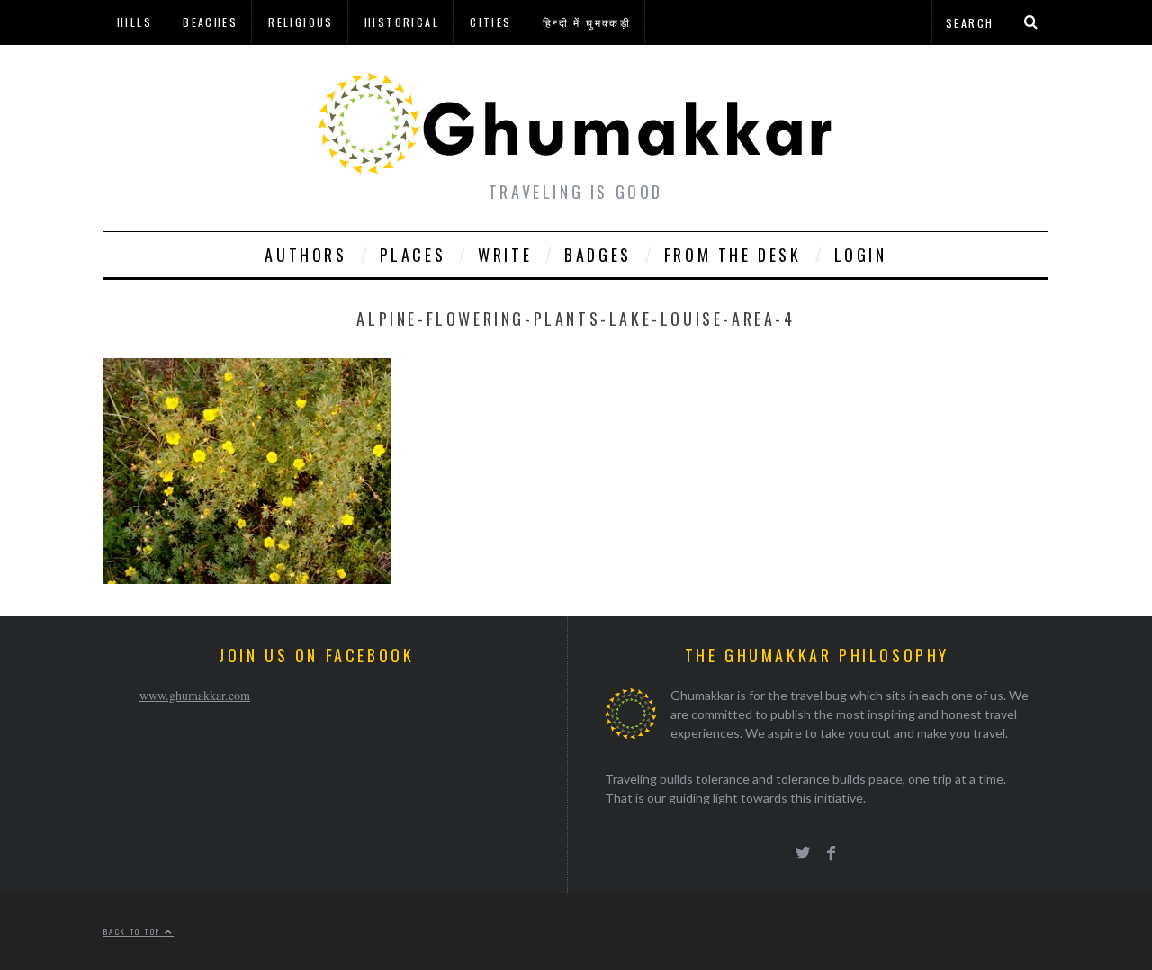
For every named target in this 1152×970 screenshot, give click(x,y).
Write (505, 254)
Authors (305, 254)
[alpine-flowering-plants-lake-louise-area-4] (247, 578)
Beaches (210, 22)
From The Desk (733, 254)
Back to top (134, 931)
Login (860, 254)
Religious (301, 22)
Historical (401, 22)
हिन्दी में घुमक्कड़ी (587, 22)
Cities (490, 22)
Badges (598, 254)
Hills (134, 22)
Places (413, 254)
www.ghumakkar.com (195, 695)
